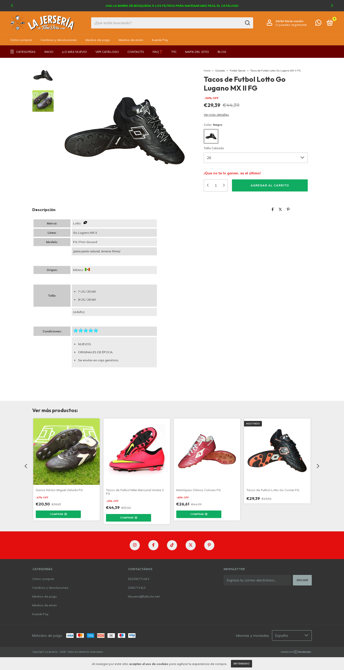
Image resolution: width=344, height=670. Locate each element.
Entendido (241, 663)
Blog (222, 52)
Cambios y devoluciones (59, 40)
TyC (174, 52)
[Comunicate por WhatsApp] (318, 23)
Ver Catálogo (107, 52)
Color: (213, 125)
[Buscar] (247, 22)
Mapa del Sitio (197, 52)
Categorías (26, 52)
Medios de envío (131, 40)
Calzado (220, 70)
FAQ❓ (158, 52)
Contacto (135, 52)
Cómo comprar (21, 40)
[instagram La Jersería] (135, 545)
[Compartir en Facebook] (272, 209)
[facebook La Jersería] (153, 545)
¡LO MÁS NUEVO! (74, 52)
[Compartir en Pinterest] (288, 209)
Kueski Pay (160, 40)
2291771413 (137, 587)
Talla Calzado (214, 148)
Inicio (48, 52)
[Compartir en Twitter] (280, 209)
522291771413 (138, 579)
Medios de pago (97, 40)
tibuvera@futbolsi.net (144, 596)
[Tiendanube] (296, 652)
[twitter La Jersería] (191, 545)
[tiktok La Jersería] (172, 545)
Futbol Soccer (238, 70)
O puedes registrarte (291, 25)
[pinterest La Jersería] (209, 545)
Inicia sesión (294, 21)
